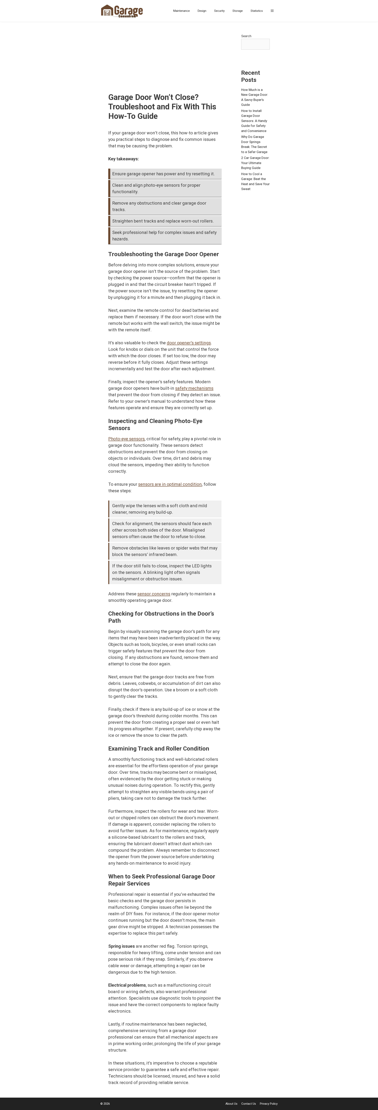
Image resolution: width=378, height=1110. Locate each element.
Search (246, 36)
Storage (238, 11)
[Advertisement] (164, 63)
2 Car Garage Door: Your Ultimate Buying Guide (255, 163)
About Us (231, 1103)
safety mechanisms (194, 388)
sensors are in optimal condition (170, 484)
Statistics (257, 11)
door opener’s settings (189, 342)
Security (219, 11)
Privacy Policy (269, 1103)
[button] (272, 11)
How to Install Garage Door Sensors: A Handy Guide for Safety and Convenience (254, 121)
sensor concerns (153, 593)
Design (202, 11)
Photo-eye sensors (126, 438)
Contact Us (248, 1103)
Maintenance (181, 11)
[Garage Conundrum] (123, 11)
